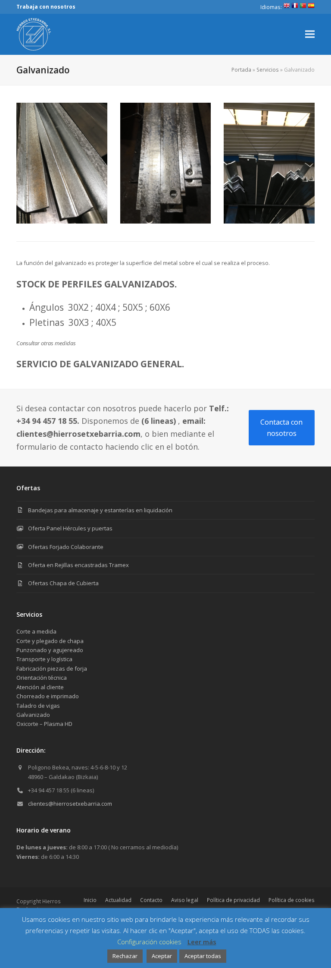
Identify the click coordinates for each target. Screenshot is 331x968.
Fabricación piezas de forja (51, 668)
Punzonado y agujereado (49, 650)
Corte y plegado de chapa (50, 641)
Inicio (90, 900)
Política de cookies (292, 900)
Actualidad (118, 900)
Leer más (201, 941)
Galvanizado (33, 715)
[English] (286, 7)
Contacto (151, 900)
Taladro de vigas (38, 705)
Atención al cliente (40, 687)
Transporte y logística (44, 659)
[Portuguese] (303, 7)
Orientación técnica (41, 677)
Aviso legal (184, 900)
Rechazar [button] (124, 956)
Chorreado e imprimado (47, 696)
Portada (241, 69)
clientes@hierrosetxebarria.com (70, 803)
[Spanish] (311, 7)
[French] (294, 7)
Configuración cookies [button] (149, 941)
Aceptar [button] (162, 956)
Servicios (267, 69)
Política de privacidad (233, 900)
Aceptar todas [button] (202, 956)
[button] (310, 34)
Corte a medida (36, 631)
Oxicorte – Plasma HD (44, 724)
